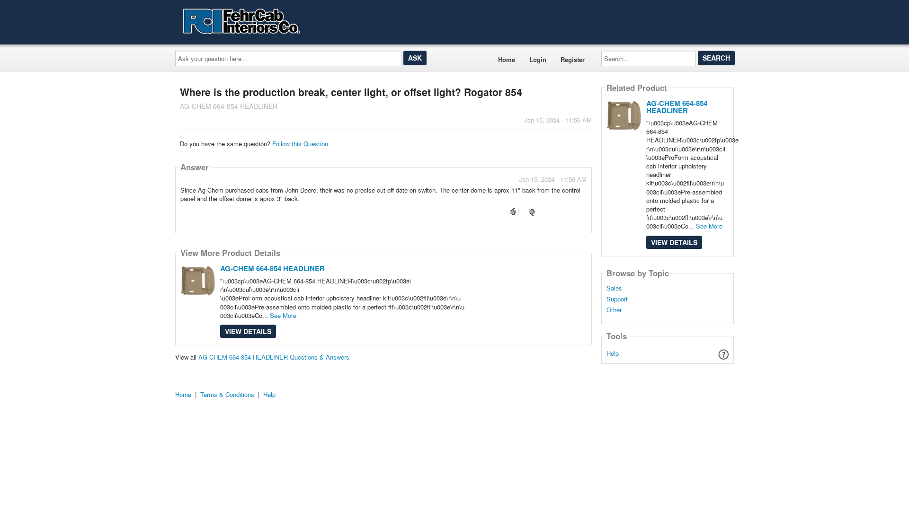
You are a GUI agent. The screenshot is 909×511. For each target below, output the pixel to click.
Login (537, 59)
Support (617, 299)
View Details (248, 331)
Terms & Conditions (227, 394)
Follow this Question (300, 143)
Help (612, 353)
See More (283, 315)
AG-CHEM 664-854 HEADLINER (272, 268)
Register (573, 59)
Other (614, 310)
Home (506, 59)
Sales (614, 288)
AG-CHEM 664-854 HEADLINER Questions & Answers (273, 356)
